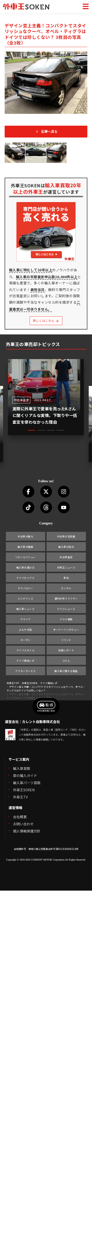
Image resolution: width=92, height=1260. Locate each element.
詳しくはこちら (44, 320)
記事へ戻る (49, 131)
